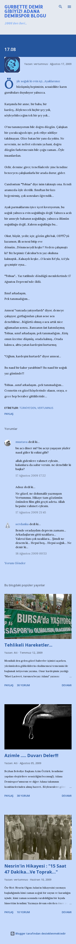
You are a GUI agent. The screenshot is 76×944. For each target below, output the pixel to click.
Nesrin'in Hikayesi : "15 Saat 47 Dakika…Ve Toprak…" (35, 869)
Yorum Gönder (15, 563)
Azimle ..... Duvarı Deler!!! (31, 755)
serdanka (22, 524)
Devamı (67, 685)
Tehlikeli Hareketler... (28, 645)
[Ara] (60, 6)
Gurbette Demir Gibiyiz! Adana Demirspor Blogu (25, 11)
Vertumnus (45, 408)
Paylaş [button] (8, 414)
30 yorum (23, 685)
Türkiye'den (27, 408)
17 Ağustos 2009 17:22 (30, 475)
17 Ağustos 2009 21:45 (30, 512)
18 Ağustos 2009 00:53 (31, 553)
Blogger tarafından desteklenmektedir (40, 933)
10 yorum (23, 912)
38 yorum (23, 795)
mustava (21, 442)
